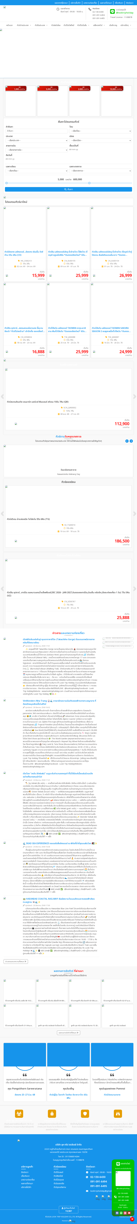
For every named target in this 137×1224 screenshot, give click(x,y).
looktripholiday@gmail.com (103, 1191)
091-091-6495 (99, 18)
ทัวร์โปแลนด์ (58, 1172)
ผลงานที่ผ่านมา (27, 1183)
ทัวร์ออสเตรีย (59, 1183)
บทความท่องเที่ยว (28, 1179)
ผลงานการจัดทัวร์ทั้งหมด (68, 1032)
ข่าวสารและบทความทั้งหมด (14, 961)
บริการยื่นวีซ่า (26, 1187)
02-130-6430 (98, 12)
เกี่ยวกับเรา (25, 1176)
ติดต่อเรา (24, 1172)
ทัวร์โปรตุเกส (59, 1179)
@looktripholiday (124, 12)
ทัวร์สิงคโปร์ (58, 1176)
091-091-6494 (99, 15)
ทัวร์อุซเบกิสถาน (60, 1187)
